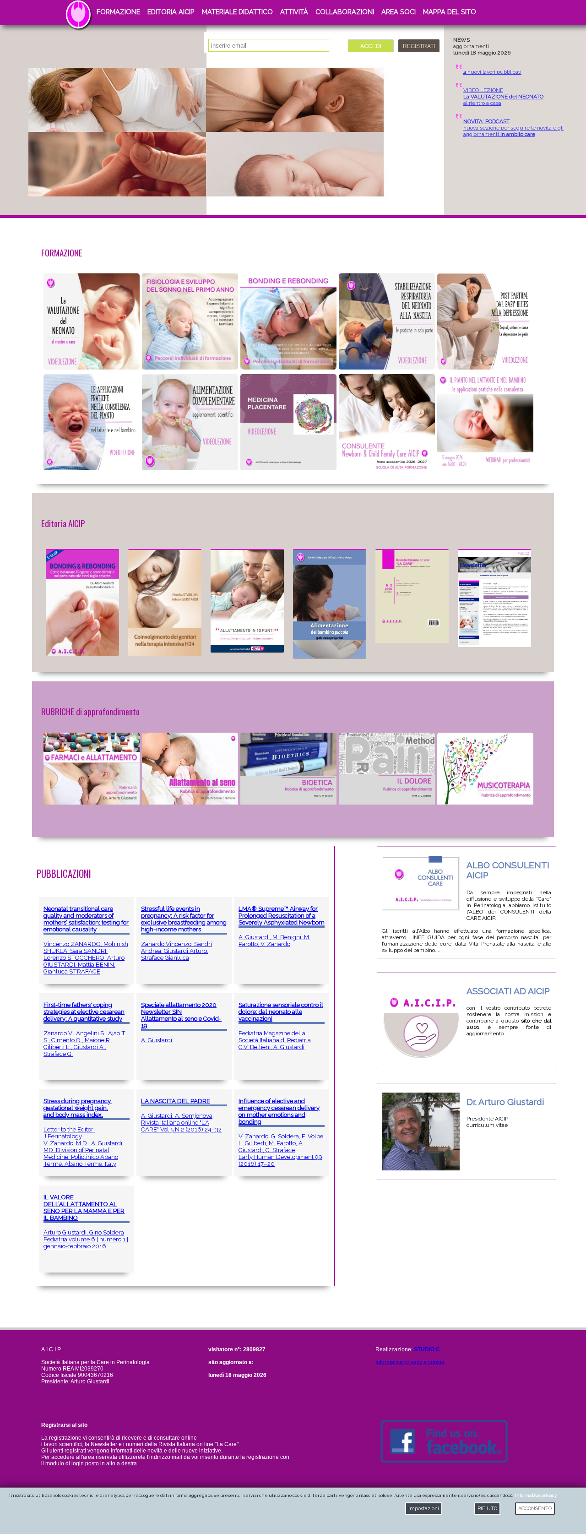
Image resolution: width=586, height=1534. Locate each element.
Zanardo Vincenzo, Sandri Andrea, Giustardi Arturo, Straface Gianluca (184, 933)
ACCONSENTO (535, 1509)
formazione (118, 12)
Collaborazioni (344, 12)
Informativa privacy (536, 1495)
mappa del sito (449, 12)
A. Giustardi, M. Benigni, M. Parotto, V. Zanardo (282, 926)
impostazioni (423, 1509)
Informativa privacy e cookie (410, 1362)
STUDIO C (427, 1349)
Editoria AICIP (171, 12)
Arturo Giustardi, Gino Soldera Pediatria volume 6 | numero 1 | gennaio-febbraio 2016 (85, 1222)
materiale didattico (237, 12)
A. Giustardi (181, 1022)
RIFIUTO (487, 1509)
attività (294, 12)
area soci (398, 12)
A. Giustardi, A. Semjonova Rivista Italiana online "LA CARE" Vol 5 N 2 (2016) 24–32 (181, 1115)
